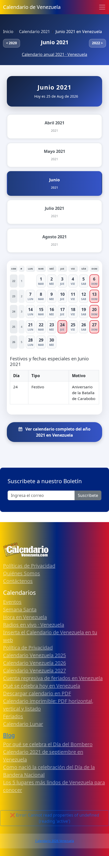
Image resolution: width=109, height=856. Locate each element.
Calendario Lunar (23, 723)
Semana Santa (20, 609)
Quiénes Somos (21, 573)
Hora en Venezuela (25, 617)
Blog (9, 735)
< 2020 (11, 43)
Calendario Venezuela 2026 (34, 662)
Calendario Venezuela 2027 (34, 670)
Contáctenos (18, 581)
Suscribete (88, 495)
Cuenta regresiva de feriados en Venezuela (53, 678)
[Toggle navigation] (102, 7)
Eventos (12, 601)
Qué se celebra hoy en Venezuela (41, 685)
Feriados (13, 716)
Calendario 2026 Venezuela (54, 841)
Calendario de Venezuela (32, 7)
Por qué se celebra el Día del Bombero (48, 744)
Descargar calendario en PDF (37, 693)
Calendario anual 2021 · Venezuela (54, 54)
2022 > (97, 43)
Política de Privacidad (28, 647)
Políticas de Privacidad (29, 565)
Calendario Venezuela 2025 (34, 655)
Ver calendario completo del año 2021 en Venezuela (57, 432)
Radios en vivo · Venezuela (33, 624)
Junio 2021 (54, 42)
